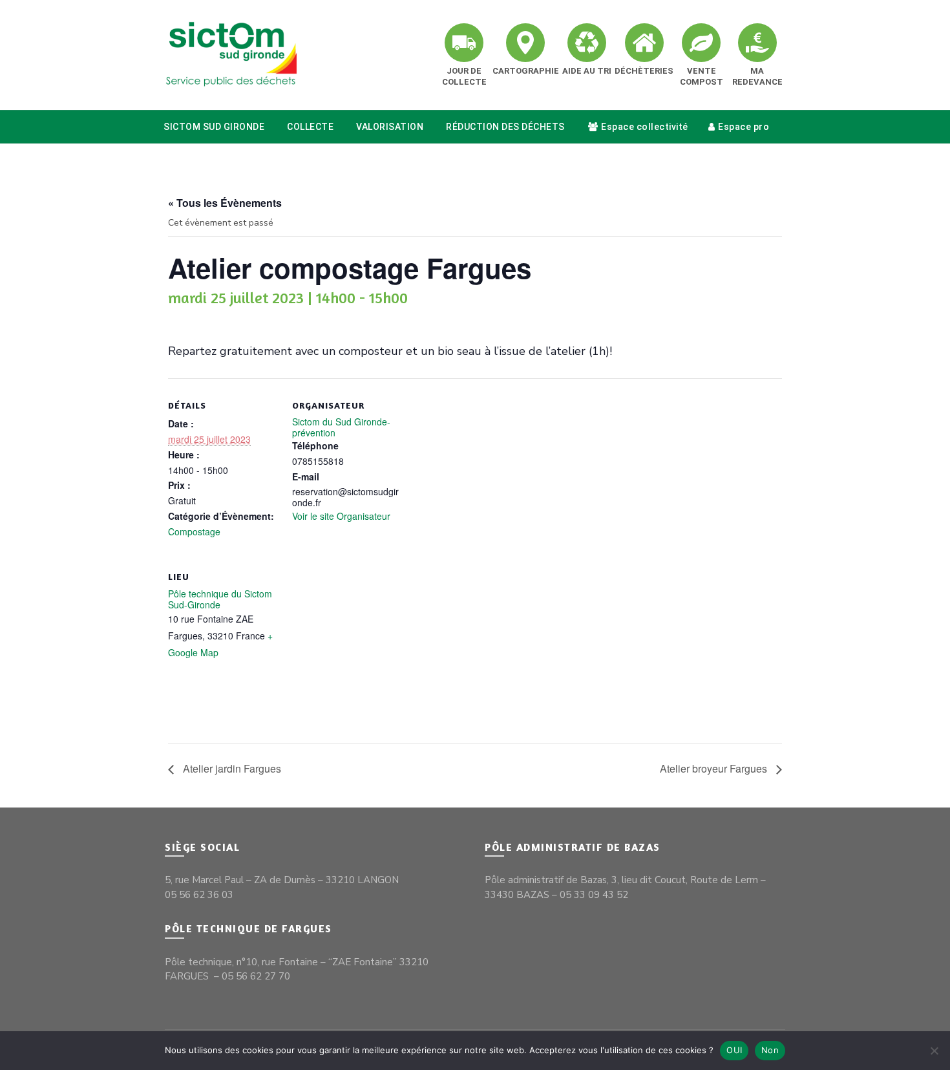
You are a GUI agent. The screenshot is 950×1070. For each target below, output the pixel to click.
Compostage (194, 531)
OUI (734, 1050)
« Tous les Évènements (225, 202)
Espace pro (743, 127)
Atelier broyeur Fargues (715, 768)
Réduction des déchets (505, 127)
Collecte (310, 127)
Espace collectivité (644, 127)
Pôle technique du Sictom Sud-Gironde (220, 599)
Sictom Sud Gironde (214, 127)
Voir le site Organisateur (341, 515)
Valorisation (389, 127)
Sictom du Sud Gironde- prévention (341, 427)
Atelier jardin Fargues (230, 768)
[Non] (933, 1050)
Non (770, 1050)
